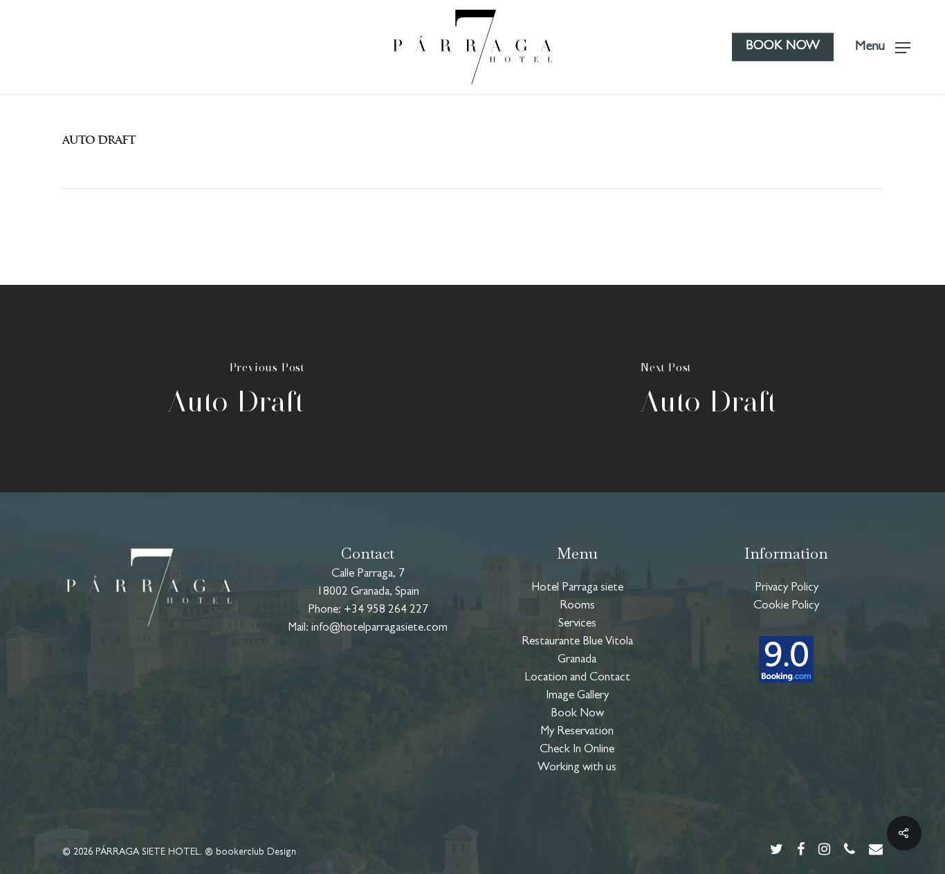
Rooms (577, 606)
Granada (577, 660)
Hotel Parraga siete (577, 588)
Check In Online (577, 750)
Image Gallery (577, 696)
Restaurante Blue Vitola (577, 642)
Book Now (577, 714)
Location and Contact (577, 678)
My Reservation (577, 732)
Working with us (577, 768)
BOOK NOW (783, 46)
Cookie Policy (786, 606)
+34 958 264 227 (386, 610)
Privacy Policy (786, 588)
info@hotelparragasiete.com (379, 628)
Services (577, 624)
